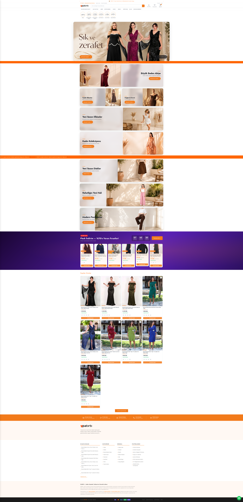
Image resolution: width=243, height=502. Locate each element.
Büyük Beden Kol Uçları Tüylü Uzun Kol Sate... (89, 466)
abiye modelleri (92, 491)
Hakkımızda (98, 3)
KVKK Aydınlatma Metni (138, 459)
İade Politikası (156, 499)
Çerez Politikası (136, 457)
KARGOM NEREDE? (137, 9)
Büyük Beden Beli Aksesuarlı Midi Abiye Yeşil (89, 459)
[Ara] (143, 6)
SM (137, 261)
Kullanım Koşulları (137, 449)
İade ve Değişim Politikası (138, 452)
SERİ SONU (125, 9)
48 (86, 315)
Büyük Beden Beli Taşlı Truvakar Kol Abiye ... (90, 470)
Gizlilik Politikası (136, 447)
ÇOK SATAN (95, 9)
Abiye (105, 447)
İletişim (119, 449)
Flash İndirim (106, 464)
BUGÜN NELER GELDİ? (85, 9)
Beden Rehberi (121, 454)
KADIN (114, 9)
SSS (119, 457)
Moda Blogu (120, 459)
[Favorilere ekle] (92, 245)
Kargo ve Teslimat (137, 454)
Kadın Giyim (106, 454)
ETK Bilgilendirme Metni (138, 461)
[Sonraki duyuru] (163, 1)
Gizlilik (143, 499)
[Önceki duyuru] (79, 1)
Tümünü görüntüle (121, 410)
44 (111, 262)
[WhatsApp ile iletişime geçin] (239, 498)
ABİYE (102, 9)
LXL (139, 261)
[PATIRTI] (84, 6)
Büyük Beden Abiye (108, 452)
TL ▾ (162, 3)
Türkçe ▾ (158, 3)
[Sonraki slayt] (165, 56)
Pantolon (105, 457)
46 (84, 315)
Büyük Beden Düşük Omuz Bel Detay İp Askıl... (89, 451)
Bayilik (119, 452)
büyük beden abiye (116, 491)
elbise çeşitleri (107, 491)
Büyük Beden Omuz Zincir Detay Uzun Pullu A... (89, 448)
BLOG (130, 9)
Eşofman (105, 459)
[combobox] (118, 6)
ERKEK (119, 9)
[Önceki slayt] (157, 56)
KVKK (162, 499)
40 (151, 262)
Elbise (105, 449)
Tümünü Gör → (157, 238)
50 (88, 315)
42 (84, 262)
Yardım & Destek (104, 3)
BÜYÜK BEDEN (107, 9)
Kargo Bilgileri (121, 461)
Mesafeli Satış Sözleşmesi (136, 464)
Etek (104, 461)
